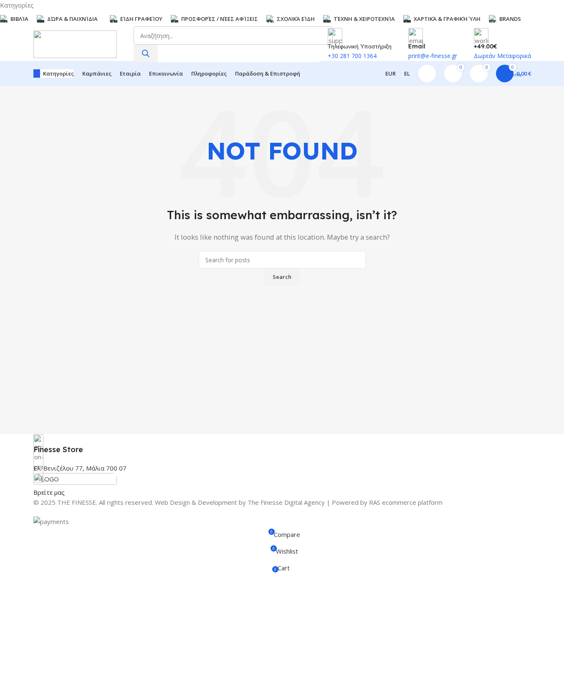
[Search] (146, 53)
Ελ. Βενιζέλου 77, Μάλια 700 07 (79, 468)
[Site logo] (75, 43)
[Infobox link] (282, 444)
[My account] (427, 73)
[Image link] (75, 479)
